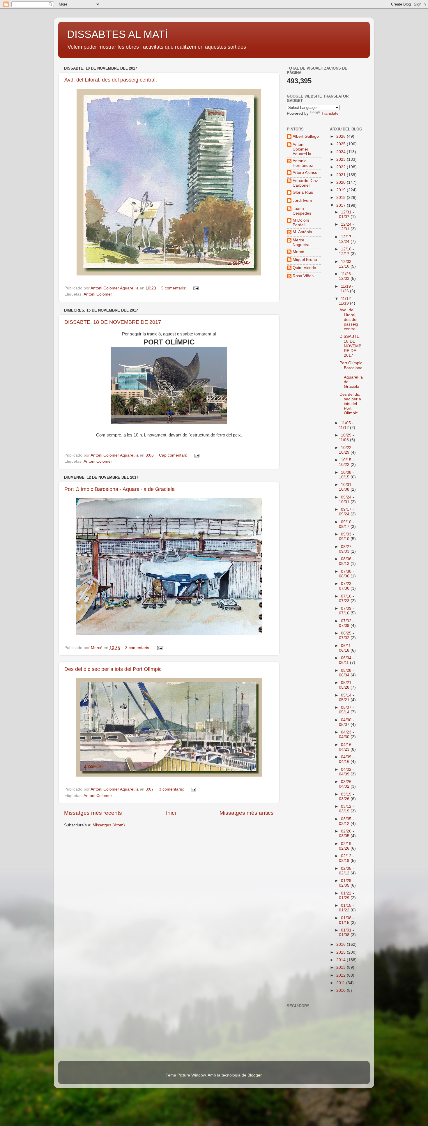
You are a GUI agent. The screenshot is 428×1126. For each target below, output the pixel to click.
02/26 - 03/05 (346, 833)
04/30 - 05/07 (346, 722)
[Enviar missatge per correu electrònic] (195, 288)
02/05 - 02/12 (346, 870)
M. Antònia (302, 232)
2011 (341, 983)
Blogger (254, 1075)
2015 (341, 952)
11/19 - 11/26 (346, 288)
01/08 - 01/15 (346, 920)
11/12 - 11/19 (346, 300)
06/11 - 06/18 (346, 648)
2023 (341, 159)
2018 (341, 197)
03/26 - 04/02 (346, 784)
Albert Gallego (306, 136)
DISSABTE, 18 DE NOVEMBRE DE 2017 (112, 322)
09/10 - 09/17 (346, 524)
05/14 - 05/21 (346, 697)
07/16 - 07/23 (346, 598)
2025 (341, 144)
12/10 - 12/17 (346, 251)
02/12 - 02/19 (346, 858)
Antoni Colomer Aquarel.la (302, 149)
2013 (341, 967)
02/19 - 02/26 (346, 846)
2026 (341, 136)
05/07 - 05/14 (346, 709)
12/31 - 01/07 (346, 214)
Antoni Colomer (98, 294)
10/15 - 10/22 (346, 462)
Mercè (298, 252)
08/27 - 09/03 (346, 549)
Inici (171, 813)
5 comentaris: (174, 288)
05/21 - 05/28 (346, 685)
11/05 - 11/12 (346, 425)
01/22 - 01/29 (346, 895)
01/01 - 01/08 (346, 932)
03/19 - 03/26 (346, 796)
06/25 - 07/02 (346, 635)
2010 (341, 990)
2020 (341, 182)
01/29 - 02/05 (346, 883)
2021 (341, 175)
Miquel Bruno (305, 259)
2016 (341, 944)
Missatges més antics (247, 813)
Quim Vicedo (304, 268)
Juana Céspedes (302, 210)
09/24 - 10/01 (346, 499)
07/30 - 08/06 (346, 573)
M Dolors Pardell (301, 222)
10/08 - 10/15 (346, 474)
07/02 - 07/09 (346, 623)
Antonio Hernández (303, 163)
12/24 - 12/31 (346, 226)
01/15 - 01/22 (346, 907)
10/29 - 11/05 (346, 437)
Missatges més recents (93, 813)
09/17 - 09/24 (346, 511)
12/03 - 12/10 (346, 263)
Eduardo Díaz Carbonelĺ (305, 183)
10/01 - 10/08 (346, 487)
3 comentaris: (138, 648)
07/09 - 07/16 (346, 610)
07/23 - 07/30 (346, 586)
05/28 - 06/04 (346, 672)
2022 (341, 167)
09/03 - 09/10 (346, 536)
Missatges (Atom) (109, 825)
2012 (341, 975)
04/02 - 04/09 (346, 771)
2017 (341, 205)
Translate (330, 113)
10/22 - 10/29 (346, 450)
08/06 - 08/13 (346, 561)
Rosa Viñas (303, 276)
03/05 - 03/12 (346, 821)
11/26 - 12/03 (346, 276)
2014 (341, 960)
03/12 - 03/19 (346, 808)
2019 (341, 190)
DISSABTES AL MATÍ (117, 34)
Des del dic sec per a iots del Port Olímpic (113, 669)
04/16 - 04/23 (346, 747)
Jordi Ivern (302, 200)
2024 (341, 152)
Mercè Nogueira (301, 242)
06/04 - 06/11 (346, 660)
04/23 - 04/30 (346, 734)
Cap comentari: (173, 455)
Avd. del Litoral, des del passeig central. (110, 80)
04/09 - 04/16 (346, 759)
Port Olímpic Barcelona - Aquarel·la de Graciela (119, 489)
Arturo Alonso (305, 172)
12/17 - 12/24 (346, 239)
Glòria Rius (303, 192)
